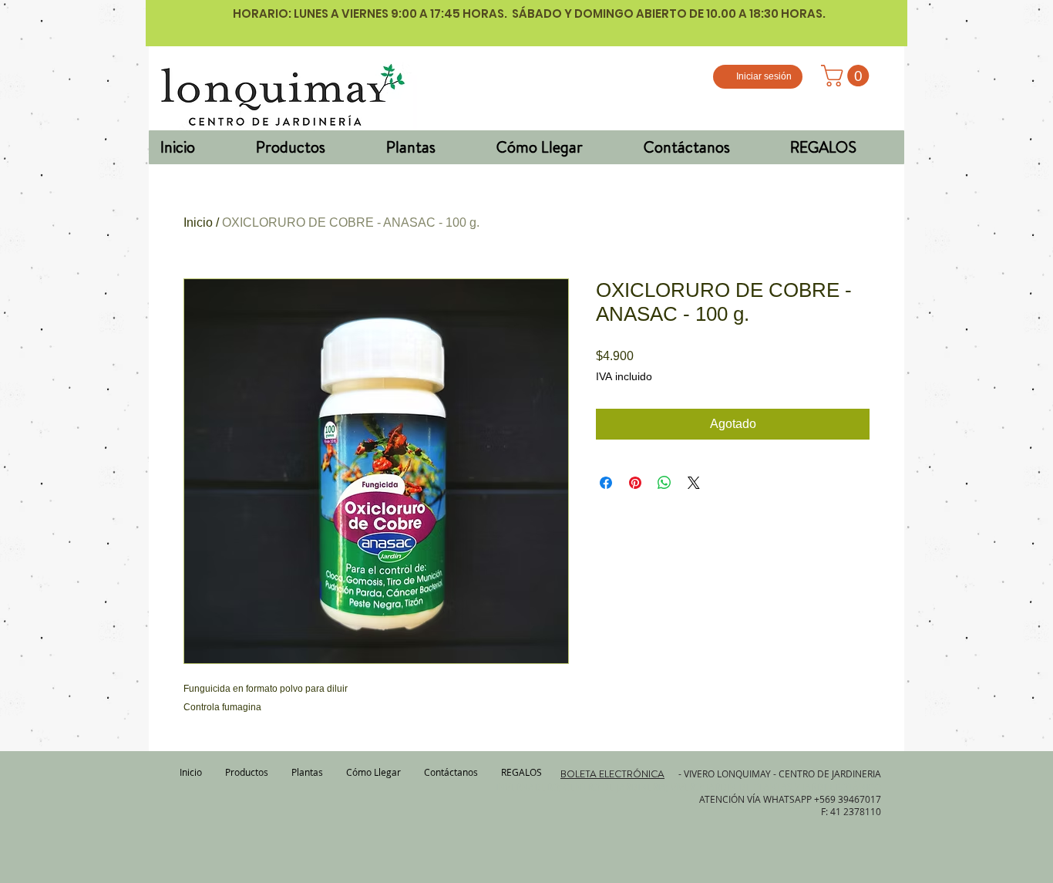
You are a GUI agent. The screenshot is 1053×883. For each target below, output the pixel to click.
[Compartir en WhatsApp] (664, 483)
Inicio (198, 222)
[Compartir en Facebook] (606, 483)
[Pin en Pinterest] (635, 483)
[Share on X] (694, 483)
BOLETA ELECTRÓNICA (612, 773)
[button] (847, 75)
